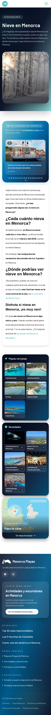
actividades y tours (31, 130)
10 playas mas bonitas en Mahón (18, 685)
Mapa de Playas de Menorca (16, 656)
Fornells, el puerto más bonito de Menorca (23, 680)
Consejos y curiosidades (15, 667)
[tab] (9, 178)
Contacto (6, 703)
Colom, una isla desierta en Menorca (21, 642)
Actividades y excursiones (16, 661)
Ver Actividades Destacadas (22, 612)
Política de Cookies (30, 708)
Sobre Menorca (18, 703)
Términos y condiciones (36, 703)
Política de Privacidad (11, 708)
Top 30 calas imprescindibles (17, 630)
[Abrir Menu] (46, 3)
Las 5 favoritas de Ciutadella (17, 636)
